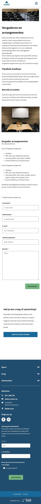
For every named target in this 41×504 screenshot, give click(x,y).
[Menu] (36, 3)
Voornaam (6, 203)
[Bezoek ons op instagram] (9, 420)
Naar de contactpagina (20, 334)
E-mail (5, 226)
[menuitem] (3, 420)
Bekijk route (9, 409)
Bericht (5, 249)
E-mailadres (5, 452)
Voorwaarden (17, 494)
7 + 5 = (3, 441)
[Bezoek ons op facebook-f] (3, 420)
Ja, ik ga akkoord (11, 468)
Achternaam (7, 215)
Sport (4, 367)
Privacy (25, 494)
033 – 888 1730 (10, 395)
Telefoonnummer (8, 238)
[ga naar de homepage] (6, 3)
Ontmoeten (6, 380)
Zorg (3, 374)
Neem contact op (11, 399)
